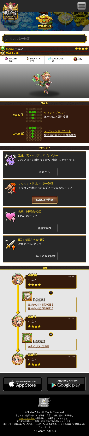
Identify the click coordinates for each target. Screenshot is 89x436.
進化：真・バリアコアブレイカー (38, 155)
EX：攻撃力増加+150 (31, 239)
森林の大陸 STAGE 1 (40, 308)
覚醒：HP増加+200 (29, 211)
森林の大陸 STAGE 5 (40, 304)
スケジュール (10, 12)
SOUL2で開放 (44, 199)
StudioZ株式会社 (27, 418)
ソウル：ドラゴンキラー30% (35, 183)
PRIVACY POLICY (44, 430)
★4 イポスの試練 (38, 346)
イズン (32, 279)
